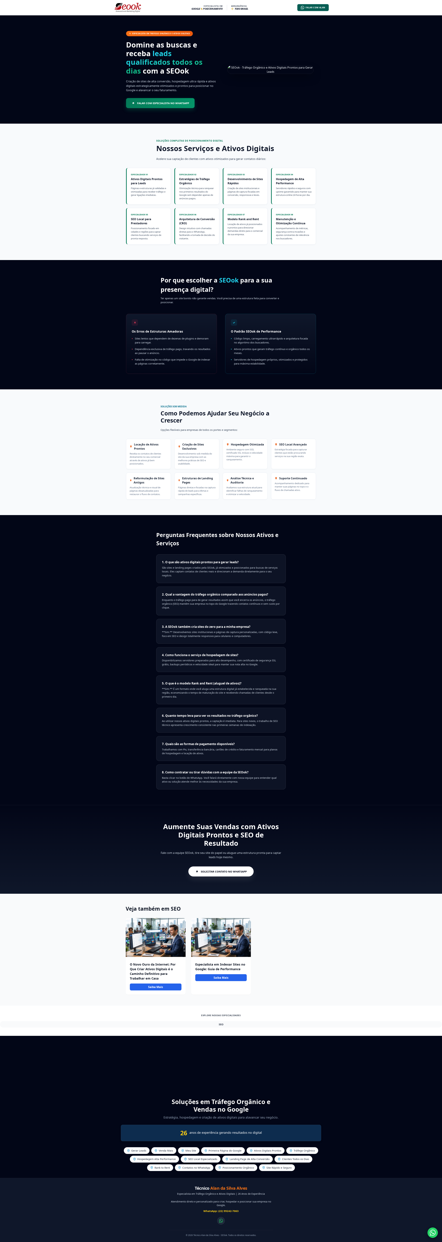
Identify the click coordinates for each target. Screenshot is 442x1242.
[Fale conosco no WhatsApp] (221, 1221)
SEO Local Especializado (202, 1159)
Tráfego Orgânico (304, 1150)
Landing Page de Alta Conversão (250, 1159)
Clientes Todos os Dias (295, 1159)
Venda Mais (166, 1150)
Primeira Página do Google (225, 1150)
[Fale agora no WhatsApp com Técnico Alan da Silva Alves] (432, 1232)
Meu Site (190, 1150)
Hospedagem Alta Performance (156, 1159)
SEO (221, 1024)
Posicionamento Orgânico (238, 1167)
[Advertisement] (221, 1063)
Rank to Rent (162, 1167)
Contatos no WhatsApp (196, 1167)
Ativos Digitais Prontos (267, 1150)
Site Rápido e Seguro (279, 1167)
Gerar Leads (138, 1150)
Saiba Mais (155, 987)
